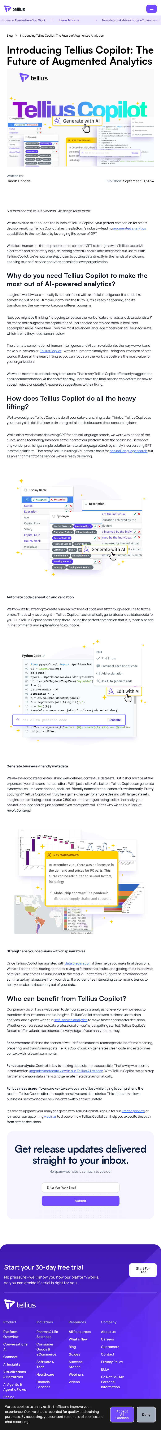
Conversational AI (15, 1347)
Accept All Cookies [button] (122, 1414)
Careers (107, 1339)
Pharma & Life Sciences (47, 1334)
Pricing (8, 1397)
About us (108, 1331)
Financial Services (43, 1384)
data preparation (78, 963)
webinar (50, 1116)
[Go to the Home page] (14, 8)
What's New (78, 1339)
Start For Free (143, 1270)
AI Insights (11, 1364)
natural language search (128, 451)
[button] (151, 9)
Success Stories (76, 1364)
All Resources (80, 1331)
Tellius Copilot (50, 351)
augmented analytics (129, 228)
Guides (74, 1354)
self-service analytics (70, 1020)
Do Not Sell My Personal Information (112, 1382)
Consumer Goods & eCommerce (46, 1349)
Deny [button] (146, 1414)
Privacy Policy (112, 1361)
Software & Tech (45, 1364)
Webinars (76, 1374)
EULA (105, 1369)
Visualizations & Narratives (14, 1374)
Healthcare (45, 1374)
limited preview (133, 1111)
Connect (10, 1356)
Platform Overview (11, 1334)
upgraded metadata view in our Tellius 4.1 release (66, 1070)
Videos (74, 1382)
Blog (10, 35)
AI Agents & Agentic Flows (14, 1387)
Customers (110, 1346)
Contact (107, 1354)
